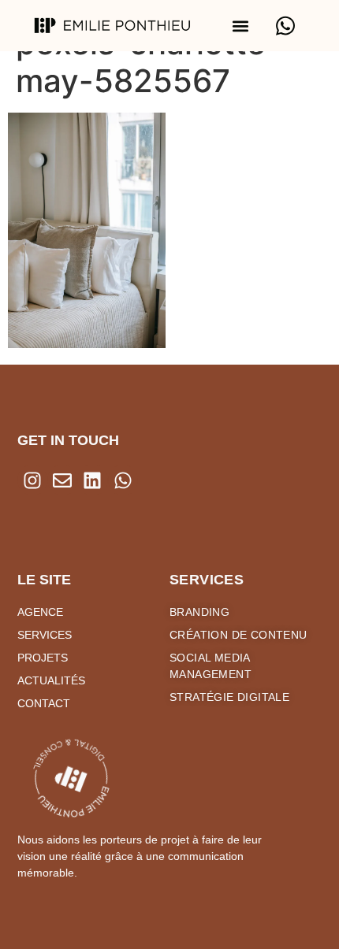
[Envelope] (62, 480)
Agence (40, 612)
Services (44, 634)
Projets (42, 657)
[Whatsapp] (123, 480)
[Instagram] (32, 480)
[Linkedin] (92, 480)
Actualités (51, 680)
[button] (241, 26)
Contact (43, 703)
